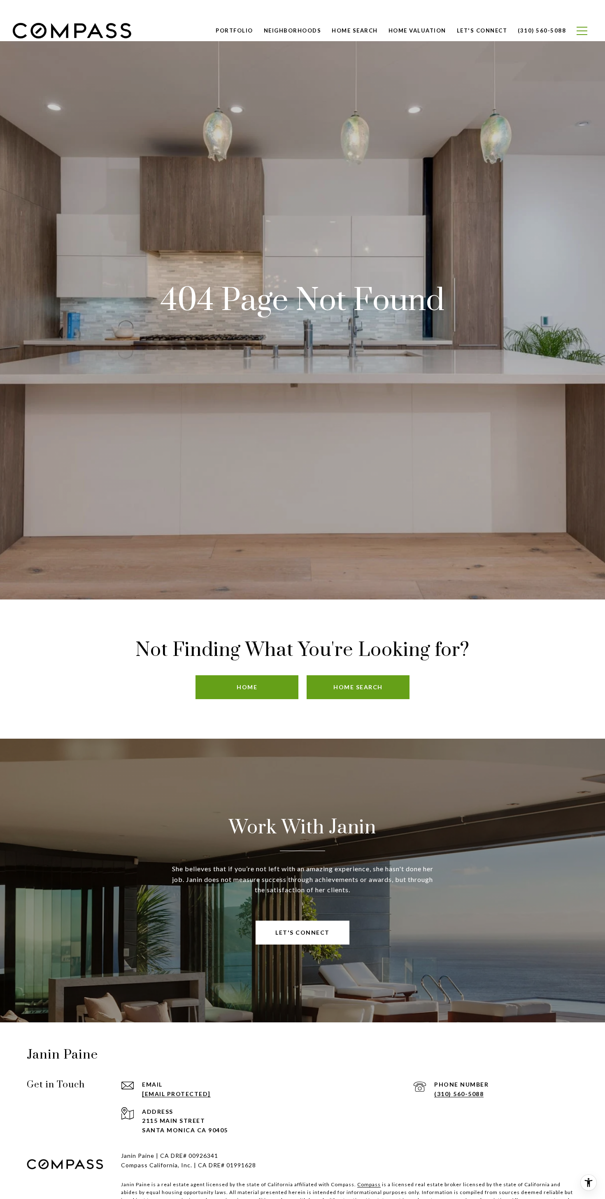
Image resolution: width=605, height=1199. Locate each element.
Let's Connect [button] (302, 932)
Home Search (355, 30)
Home (247, 686)
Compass (369, 1184)
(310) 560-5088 (459, 1093)
